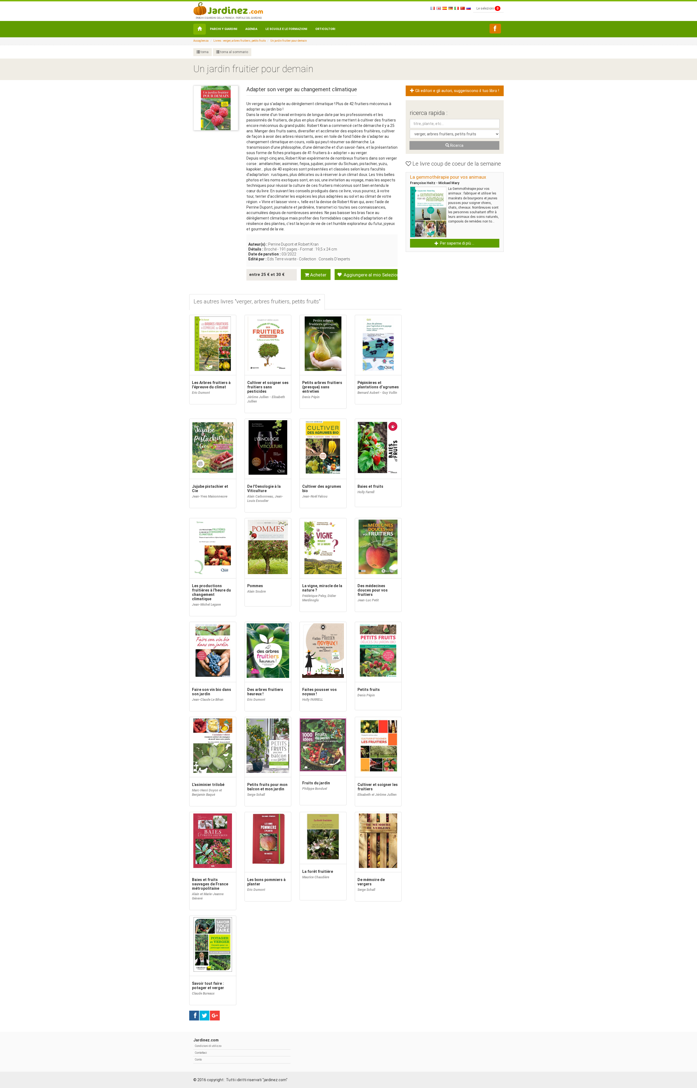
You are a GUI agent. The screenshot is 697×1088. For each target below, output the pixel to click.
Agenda (251, 29)
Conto (198, 1059)
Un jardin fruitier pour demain (288, 40)
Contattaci (201, 1052)
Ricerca (456, 145)
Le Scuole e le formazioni (286, 29)
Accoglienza (201, 40)
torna (204, 52)
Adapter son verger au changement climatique (301, 89)
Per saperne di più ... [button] (456, 243)
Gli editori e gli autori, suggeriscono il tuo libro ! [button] (456, 91)
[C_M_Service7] (495, 28)
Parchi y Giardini (223, 29)
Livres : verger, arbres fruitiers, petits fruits (239, 40)
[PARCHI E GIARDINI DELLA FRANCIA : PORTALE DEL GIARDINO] (228, 8)
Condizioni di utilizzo (208, 1045)
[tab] (257, 302)
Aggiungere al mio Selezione (370, 275)
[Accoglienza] (199, 29)
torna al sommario (233, 52)
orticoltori (325, 29)
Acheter (317, 275)
